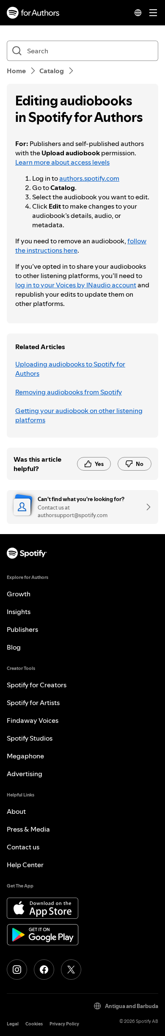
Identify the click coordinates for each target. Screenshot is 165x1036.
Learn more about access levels (62, 162)
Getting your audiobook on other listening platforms (79, 415)
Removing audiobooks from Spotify (68, 392)
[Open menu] (153, 13)
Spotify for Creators (36, 684)
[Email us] (145, 507)
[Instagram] (17, 969)
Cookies (34, 1024)
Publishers (22, 629)
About (16, 811)
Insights (18, 611)
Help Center (25, 864)
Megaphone (25, 755)
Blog (14, 647)
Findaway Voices (32, 720)
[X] (71, 969)
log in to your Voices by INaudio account (75, 284)
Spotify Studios (29, 738)
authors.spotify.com (89, 178)
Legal (13, 1024)
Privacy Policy (64, 1024)
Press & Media (28, 829)
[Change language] (138, 12)
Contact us (23, 846)
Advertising (24, 773)
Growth (18, 593)
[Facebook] (44, 969)
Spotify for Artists (33, 702)
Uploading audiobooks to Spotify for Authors (70, 368)
